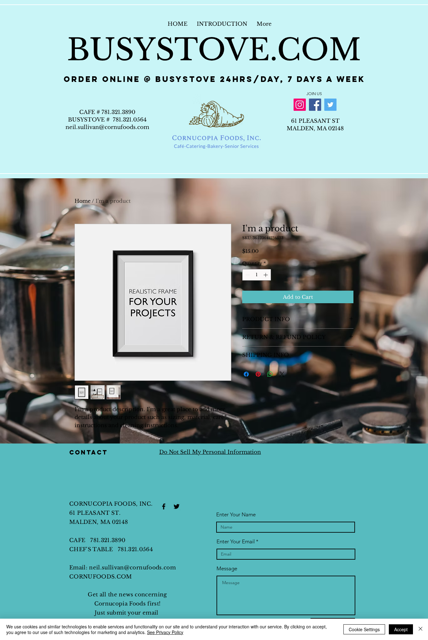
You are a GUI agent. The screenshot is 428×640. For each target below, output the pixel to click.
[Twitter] (330, 105)
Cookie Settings (364, 629)
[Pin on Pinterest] (258, 374)
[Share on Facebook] (246, 374)
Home (83, 201)
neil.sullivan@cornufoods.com (107, 127)
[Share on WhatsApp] (270, 374)
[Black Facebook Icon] (164, 506)
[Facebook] (315, 105)
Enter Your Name (236, 514)
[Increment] (266, 274)
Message (227, 568)
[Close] (420, 629)
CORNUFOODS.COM (100, 576)
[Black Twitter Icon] (176, 506)
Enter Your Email (236, 541)
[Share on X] (282, 374)
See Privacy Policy (165, 632)
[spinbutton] (256, 274)
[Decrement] (247, 274)
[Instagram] (300, 105)
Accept (401, 629)
